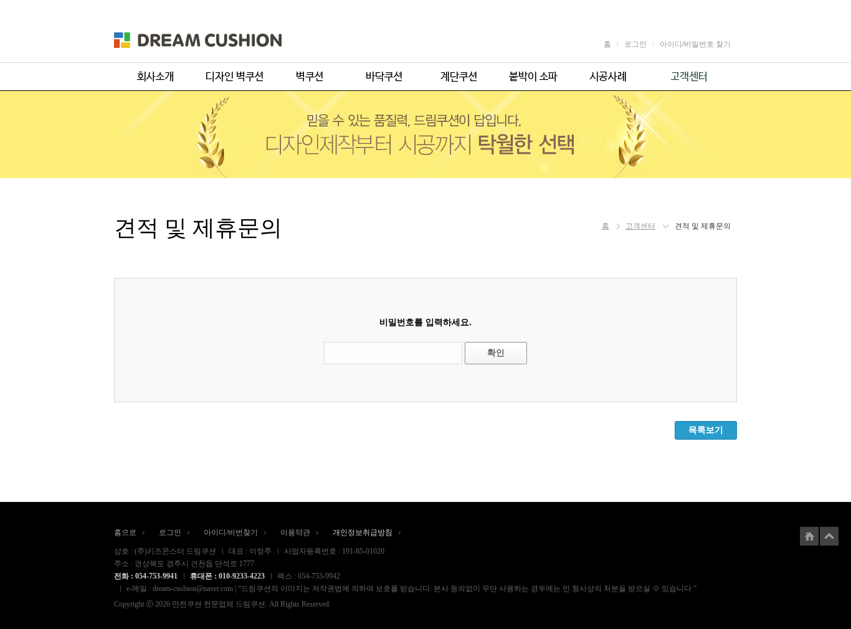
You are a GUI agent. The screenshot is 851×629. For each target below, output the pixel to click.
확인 (496, 352)
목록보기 (705, 430)
